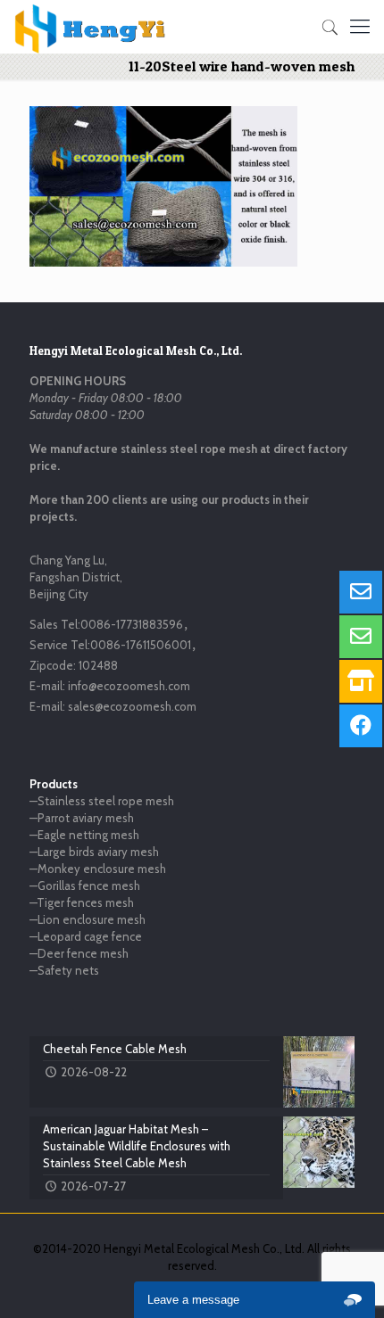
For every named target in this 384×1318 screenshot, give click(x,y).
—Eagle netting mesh (84, 835)
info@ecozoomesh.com (129, 686)
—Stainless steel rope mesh (101, 801)
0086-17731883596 (131, 624)
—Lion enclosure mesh (87, 919)
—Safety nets (64, 970)
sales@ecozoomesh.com (132, 706)
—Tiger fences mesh (81, 902)
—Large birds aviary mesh (94, 851)
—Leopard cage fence (85, 936)
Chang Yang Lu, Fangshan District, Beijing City (75, 577)
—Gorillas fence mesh (84, 885)
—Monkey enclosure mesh (97, 868)
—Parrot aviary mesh (81, 818)
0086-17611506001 (140, 645)
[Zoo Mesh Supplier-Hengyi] (90, 27)
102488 (98, 665)
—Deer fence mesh (79, 953)
